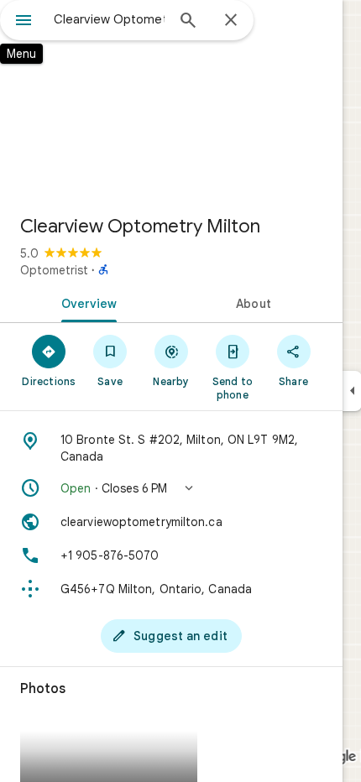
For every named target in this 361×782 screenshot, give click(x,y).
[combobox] (109, 19)
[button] (171, 488)
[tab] (85, 302)
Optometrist (54, 270)
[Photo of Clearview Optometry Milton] (171, 100)
